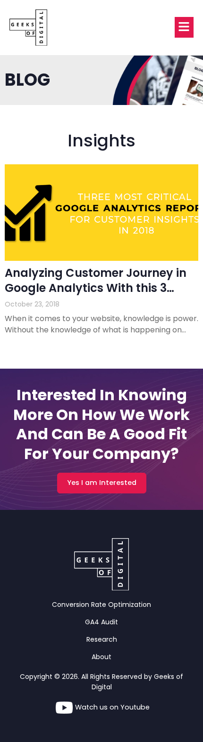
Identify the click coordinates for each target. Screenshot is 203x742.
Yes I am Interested (101, 482)
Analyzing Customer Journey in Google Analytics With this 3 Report (95, 287)
